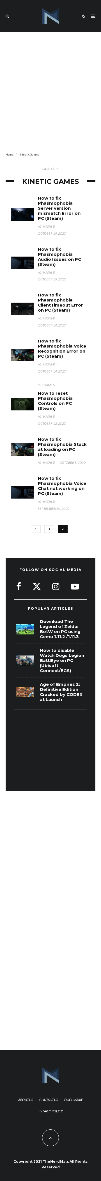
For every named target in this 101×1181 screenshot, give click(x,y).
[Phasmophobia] (22, 449)
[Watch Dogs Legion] (25, 660)
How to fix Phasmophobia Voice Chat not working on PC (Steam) (62, 486)
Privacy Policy (50, 1111)
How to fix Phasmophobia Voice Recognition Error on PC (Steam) (62, 349)
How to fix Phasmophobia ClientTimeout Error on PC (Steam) (60, 303)
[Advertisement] (50, 91)
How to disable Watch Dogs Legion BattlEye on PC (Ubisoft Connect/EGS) (62, 660)
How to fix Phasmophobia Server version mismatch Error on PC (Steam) (59, 208)
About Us (25, 1100)
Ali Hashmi (46, 226)
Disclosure (73, 1100)
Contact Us (48, 1100)
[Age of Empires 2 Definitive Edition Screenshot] (25, 692)
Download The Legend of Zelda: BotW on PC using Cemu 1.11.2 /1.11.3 (60, 629)
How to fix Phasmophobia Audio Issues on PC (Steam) (59, 257)
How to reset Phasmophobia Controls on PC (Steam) (55, 401)
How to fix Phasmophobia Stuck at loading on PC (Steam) (62, 447)
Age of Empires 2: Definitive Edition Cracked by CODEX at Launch (61, 692)
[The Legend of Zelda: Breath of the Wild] (25, 629)
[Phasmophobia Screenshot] (22, 214)
